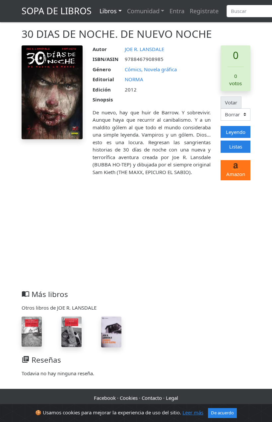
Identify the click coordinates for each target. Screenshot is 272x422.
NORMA (134, 79)
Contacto (152, 397)
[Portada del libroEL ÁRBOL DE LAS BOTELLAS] (32, 331)
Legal (172, 397)
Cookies (129, 397)
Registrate (204, 11)
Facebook (105, 397)
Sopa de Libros (57, 11)
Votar (231, 102)
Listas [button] (235, 146)
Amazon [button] (235, 174)
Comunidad (143, 11)
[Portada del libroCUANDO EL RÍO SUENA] (111, 331)
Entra (177, 11)
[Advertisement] (136, 240)
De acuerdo (222, 413)
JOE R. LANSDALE (144, 49)
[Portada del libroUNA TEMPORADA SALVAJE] (71, 331)
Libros (108, 11)
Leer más (192, 412)
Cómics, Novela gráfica (151, 69)
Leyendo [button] (235, 132)
